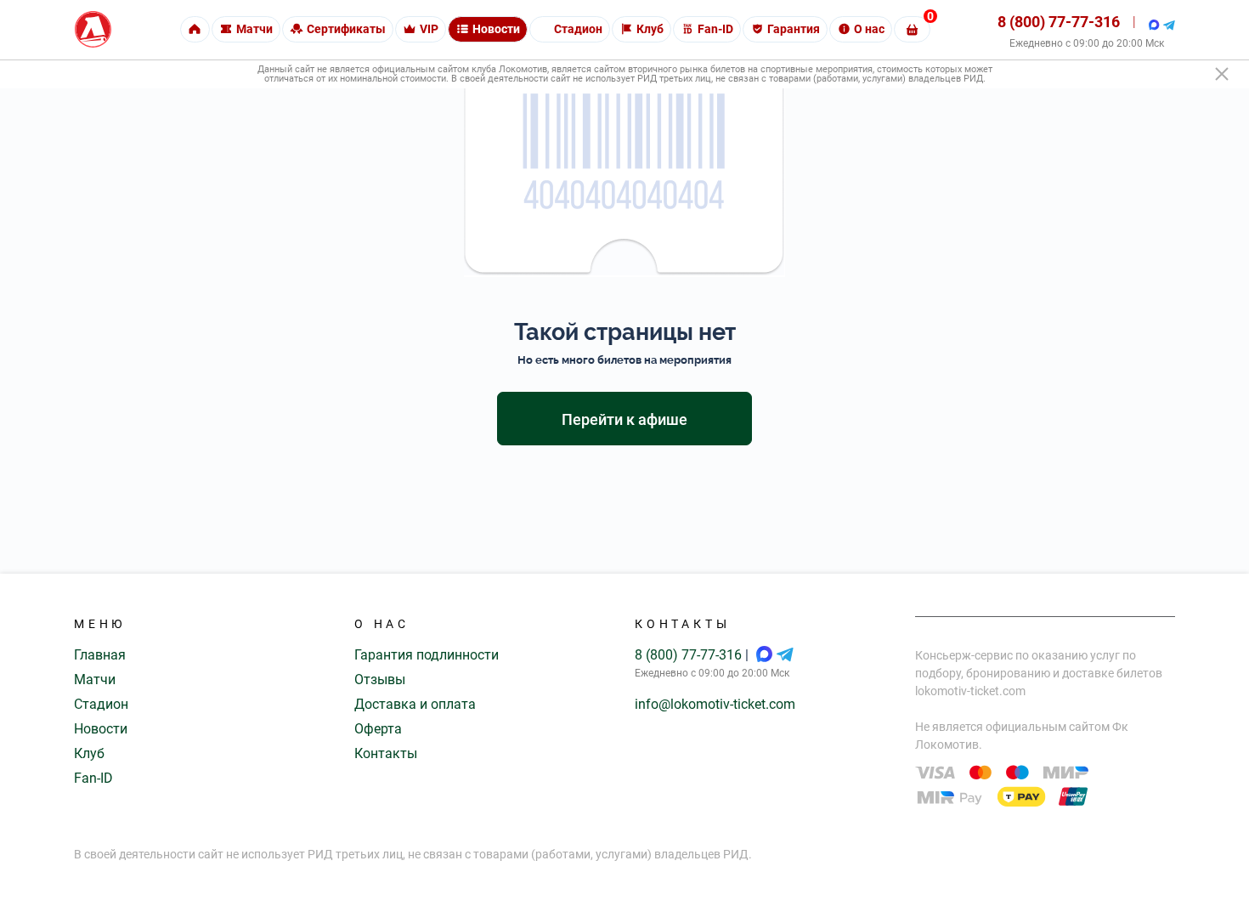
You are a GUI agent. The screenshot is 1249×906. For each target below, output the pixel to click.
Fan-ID (93, 778)
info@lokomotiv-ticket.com (715, 704)
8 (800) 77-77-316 (1059, 22)
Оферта (378, 729)
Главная (100, 655)
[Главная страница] (93, 29)
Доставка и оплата (415, 704)
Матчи (95, 679)
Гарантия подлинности (426, 655)
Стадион (101, 704)
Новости (100, 729)
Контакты (385, 753)
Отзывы (379, 679)
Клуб (89, 753)
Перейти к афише (624, 419)
